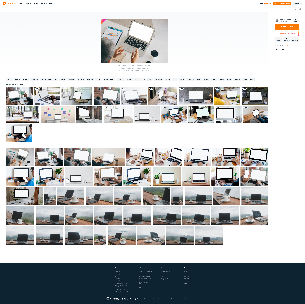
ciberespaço (71, 79)
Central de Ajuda (165, 271)
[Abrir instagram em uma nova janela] (125, 299)
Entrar (297, 3)
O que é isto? (289, 45)
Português (187, 276)
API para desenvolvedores (122, 283)
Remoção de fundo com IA (122, 289)
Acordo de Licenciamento (145, 271)
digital (245, 79)
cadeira (214, 79)
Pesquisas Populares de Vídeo (145, 286)
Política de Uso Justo (192, 299)
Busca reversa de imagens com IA (122, 286)
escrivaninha (120, 79)
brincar (10, 79)
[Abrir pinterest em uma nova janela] (130, 299)
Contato (163, 274)
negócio (182, 79)
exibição (17, 79)
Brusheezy (118, 271)
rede (150, 79)
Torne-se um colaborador (164, 279)
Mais (50, 3)
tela (56, 79)
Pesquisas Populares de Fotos (145, 282)
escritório (81, 79)
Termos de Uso (170, 299)
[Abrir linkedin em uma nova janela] (127, 299)
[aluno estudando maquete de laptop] (227, 96)
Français (186, 281)
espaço (199, 79)
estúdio (168, 79)
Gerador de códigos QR (121, 291)
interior (129, 79)
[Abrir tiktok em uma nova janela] (132, 299)
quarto (98, 79)
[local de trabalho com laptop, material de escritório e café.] (76, 96)
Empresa (117, 278)
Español (186, 274)
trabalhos (137, 79)
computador (34, 79)
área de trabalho (108, 79)
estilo (251, 79)
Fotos (27, 3)
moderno (237, 79)
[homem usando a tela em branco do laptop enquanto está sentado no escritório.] (134, 96)
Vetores (20, 3)
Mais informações (280, 49)
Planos (261, 3)
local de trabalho (46, 79)
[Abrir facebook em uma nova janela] (122, 299)
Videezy (117, 276)
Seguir (295, 21)
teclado (63, 79)
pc (144, 79)
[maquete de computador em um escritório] (229, 114)
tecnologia (191, 79)
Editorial (43, 3)
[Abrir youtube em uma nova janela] (137, 299)
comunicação (158, 79)
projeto (206, 79)
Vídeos (35, 3)
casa (175, 79)
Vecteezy (117, 274)
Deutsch (186, 278)
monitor (25, 79)
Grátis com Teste (287, 27)
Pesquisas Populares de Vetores (145, 279)
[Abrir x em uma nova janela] (135, 299)
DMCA (140, 274)
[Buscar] (296, 9)
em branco (90, 79)
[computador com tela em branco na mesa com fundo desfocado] (89, 114)
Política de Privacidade (181, 299)
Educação (117, 281)
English (186, 271)
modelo (222, 79)
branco (229, 79)
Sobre (162, 276)
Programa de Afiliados (145, 276)
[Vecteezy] (9, 3)
